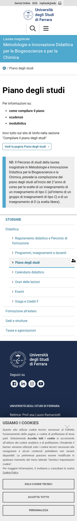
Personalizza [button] (38, 510)
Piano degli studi (27, 263)
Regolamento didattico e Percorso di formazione (39, 240)
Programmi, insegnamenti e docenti (40, 253)
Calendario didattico (29, 272)
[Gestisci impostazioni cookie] (73, 260)
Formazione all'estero (21, 311)
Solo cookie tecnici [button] (38, 484)
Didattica (4, 69)
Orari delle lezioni (27, 282)
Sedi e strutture (16, 321)
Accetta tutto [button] (38, 497)
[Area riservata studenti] (60, 3)
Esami (19, 292)
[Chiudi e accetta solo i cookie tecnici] (67, 427)
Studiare (13, 219)
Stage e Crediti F (27, 301)
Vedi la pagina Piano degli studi (25, 146)
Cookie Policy (10, 472)
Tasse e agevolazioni (21, 330)
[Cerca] (32, 28)
